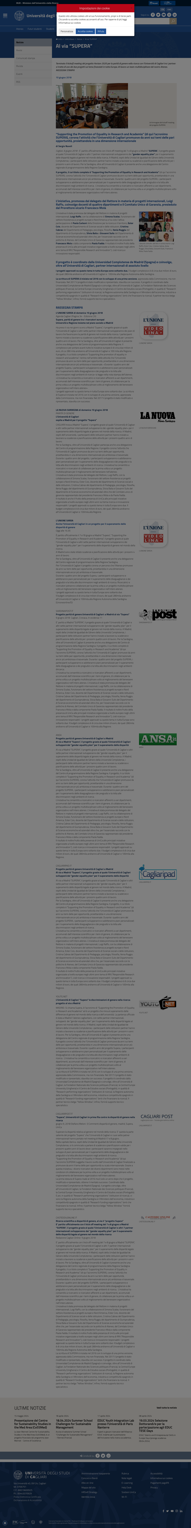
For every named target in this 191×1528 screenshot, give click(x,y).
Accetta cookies (85, 31)
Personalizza (67, 31)
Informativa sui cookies (70, 22)
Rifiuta (101, 31)
